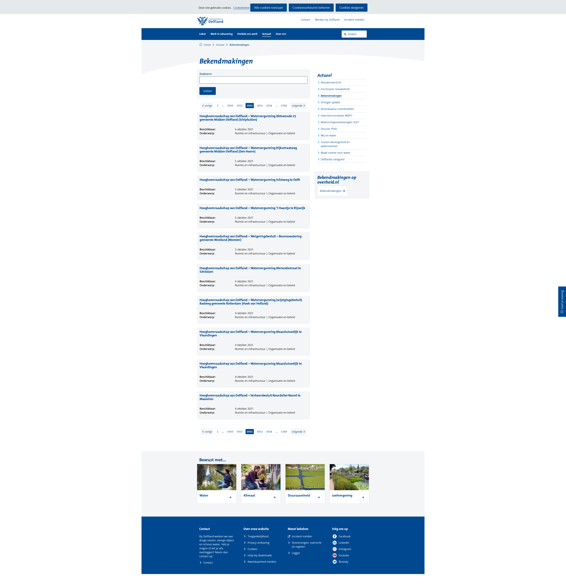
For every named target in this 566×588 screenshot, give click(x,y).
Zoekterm (205, 74)
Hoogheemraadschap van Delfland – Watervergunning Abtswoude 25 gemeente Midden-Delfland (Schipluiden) (248, 117)
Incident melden (354, 19)
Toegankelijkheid (258, 536)
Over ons (281, 34)
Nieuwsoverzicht (331, 82)
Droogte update (330, 102)
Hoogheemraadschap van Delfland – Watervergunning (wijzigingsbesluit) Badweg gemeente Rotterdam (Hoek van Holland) (251, 301)
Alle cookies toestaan (268, 7)
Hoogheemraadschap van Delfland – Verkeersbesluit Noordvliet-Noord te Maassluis (250, 397)
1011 (240, 105)
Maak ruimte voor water (335, 152)
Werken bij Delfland (327, 19)
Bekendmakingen (331, 95)
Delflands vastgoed (332, 159)
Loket (202, 34)
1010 (230, 105)
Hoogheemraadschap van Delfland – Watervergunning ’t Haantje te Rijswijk (252, 208)
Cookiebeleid (241, 7)
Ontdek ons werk (247, 34)
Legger (296, 553)
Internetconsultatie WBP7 (336, 115)
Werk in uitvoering (221, 34)
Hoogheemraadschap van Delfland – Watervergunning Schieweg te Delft (250, 180)
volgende (299, 105)
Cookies (252, 549)
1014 (269, 105)
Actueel (266, 34)
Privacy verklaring (258, 542)
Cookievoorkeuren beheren (311, 7)
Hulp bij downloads (260, 555)
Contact (305, 19)
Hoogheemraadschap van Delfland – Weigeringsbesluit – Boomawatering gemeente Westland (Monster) (251, 238)
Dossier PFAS (329, 129)
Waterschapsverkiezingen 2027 (340, 122)
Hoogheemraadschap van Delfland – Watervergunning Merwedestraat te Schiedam (250, 269)
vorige (209, 105)
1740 (284, 105)
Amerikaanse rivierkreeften (337, 109)
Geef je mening (562, 299)
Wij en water (328, 135)
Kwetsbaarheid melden (262, 561)
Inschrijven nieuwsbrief (335, 89)
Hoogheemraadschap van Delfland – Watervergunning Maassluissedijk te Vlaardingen (251, 333)
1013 (260, 105)
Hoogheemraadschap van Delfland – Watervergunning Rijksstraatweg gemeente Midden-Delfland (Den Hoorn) (248, 149)
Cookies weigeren (351, 7)
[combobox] (354, 34)
